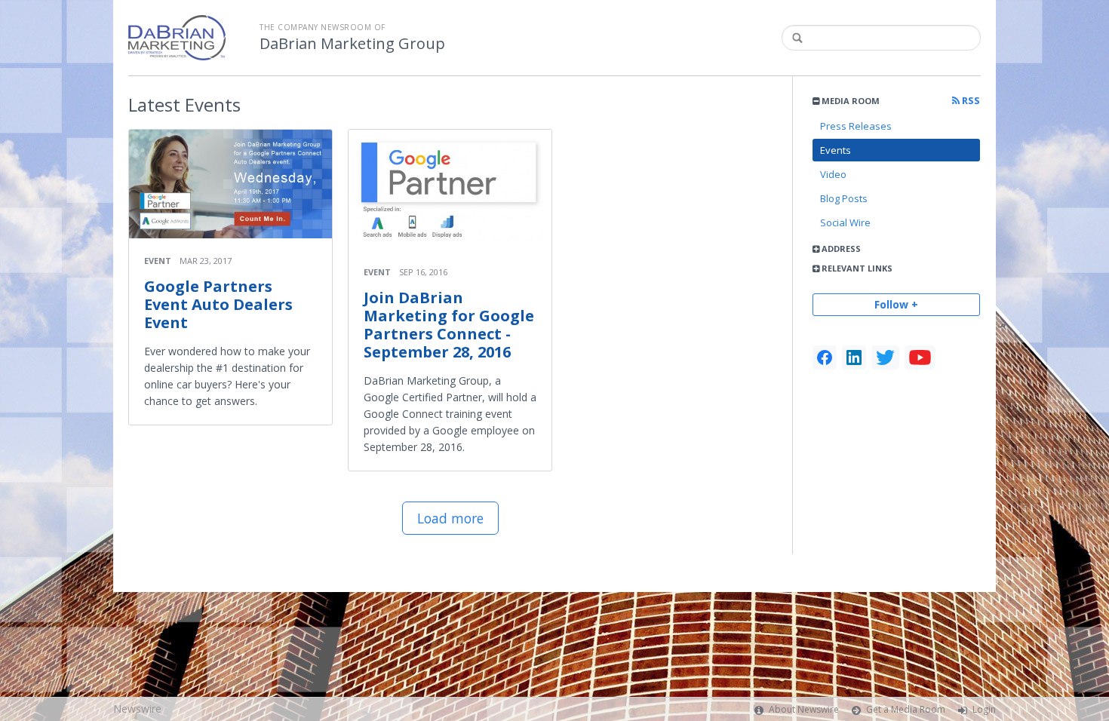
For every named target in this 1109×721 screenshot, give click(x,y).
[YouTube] (920, 357)
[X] (885, 357)
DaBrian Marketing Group (352, 44)
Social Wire (845, 222)
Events (835, 150)
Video (833, 174)
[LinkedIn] (854, 357)
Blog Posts (844, 198)
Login (984, 709)
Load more (450, 518)
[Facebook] (825, 357)
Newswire (137, 708)
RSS (970, 101)
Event (157, 260)
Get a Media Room (905, 709)
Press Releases (856, 126)
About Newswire (804, 709)
